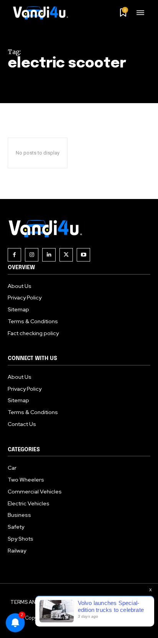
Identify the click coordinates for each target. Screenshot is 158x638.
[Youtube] (83, 254)
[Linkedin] (49, 254)
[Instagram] (31, 254)
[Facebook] (14, 254)
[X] (66, 254)
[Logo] (43, 12)
